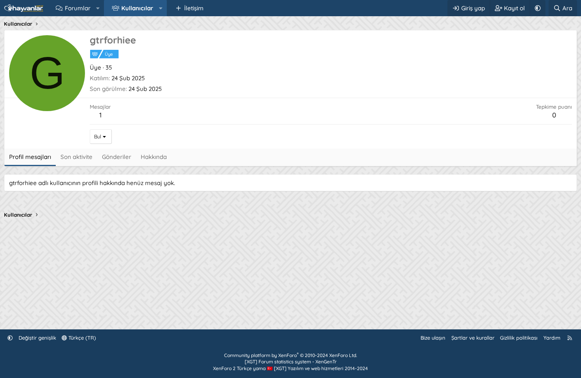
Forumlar (78, 8)
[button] (98, 8)
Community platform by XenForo (290, 355)
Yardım (551, 338)
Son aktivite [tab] (76, 157)
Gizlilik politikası (519, 338)
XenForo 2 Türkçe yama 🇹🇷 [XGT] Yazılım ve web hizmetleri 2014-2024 (290, 368)
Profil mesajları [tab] (30, 157)
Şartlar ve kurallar (472, 338)
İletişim (194, 8)
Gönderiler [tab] (116, 157)
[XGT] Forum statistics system (291, 362)
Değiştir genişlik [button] (37, 338)
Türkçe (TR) (81, 338)
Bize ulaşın (433, 338)
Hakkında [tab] (154, 157)
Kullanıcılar (137, 8)
